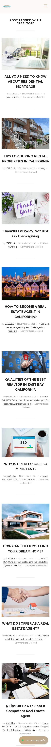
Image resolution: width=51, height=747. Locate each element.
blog (43, 168)
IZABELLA (14, 94)
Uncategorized (12, 97)
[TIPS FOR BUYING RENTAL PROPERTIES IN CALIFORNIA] (25, 119)
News (45, 243)
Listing (23, 727)
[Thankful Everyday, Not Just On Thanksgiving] (25, 194)
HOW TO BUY (12, 400)
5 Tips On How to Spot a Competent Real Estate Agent (25, 711)
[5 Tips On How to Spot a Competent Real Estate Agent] (25, 665)
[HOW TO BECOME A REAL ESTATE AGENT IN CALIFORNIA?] (25, 269)
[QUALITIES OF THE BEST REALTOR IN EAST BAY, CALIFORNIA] (25, 353)
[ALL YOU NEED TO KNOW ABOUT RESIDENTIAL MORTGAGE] (25, 39)
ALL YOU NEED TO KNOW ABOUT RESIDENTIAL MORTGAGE (25, 81)
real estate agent (13, 327)
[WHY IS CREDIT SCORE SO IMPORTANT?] (25, 429)
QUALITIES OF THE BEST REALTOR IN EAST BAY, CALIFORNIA (25, 384)
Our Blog (12, 247)
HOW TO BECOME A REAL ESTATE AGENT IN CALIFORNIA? (25, 312)
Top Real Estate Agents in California (27, 639)
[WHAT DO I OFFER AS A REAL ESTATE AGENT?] (25, 588)
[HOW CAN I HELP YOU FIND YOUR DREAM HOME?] (25, 505)
